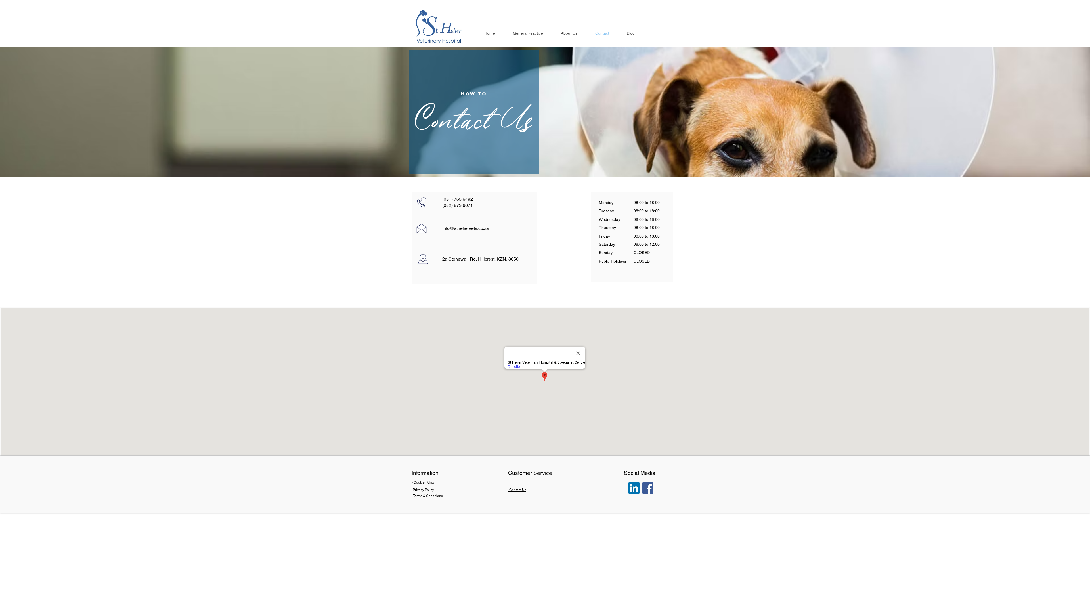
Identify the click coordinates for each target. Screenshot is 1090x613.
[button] (575, 33)
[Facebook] (647, 488)
